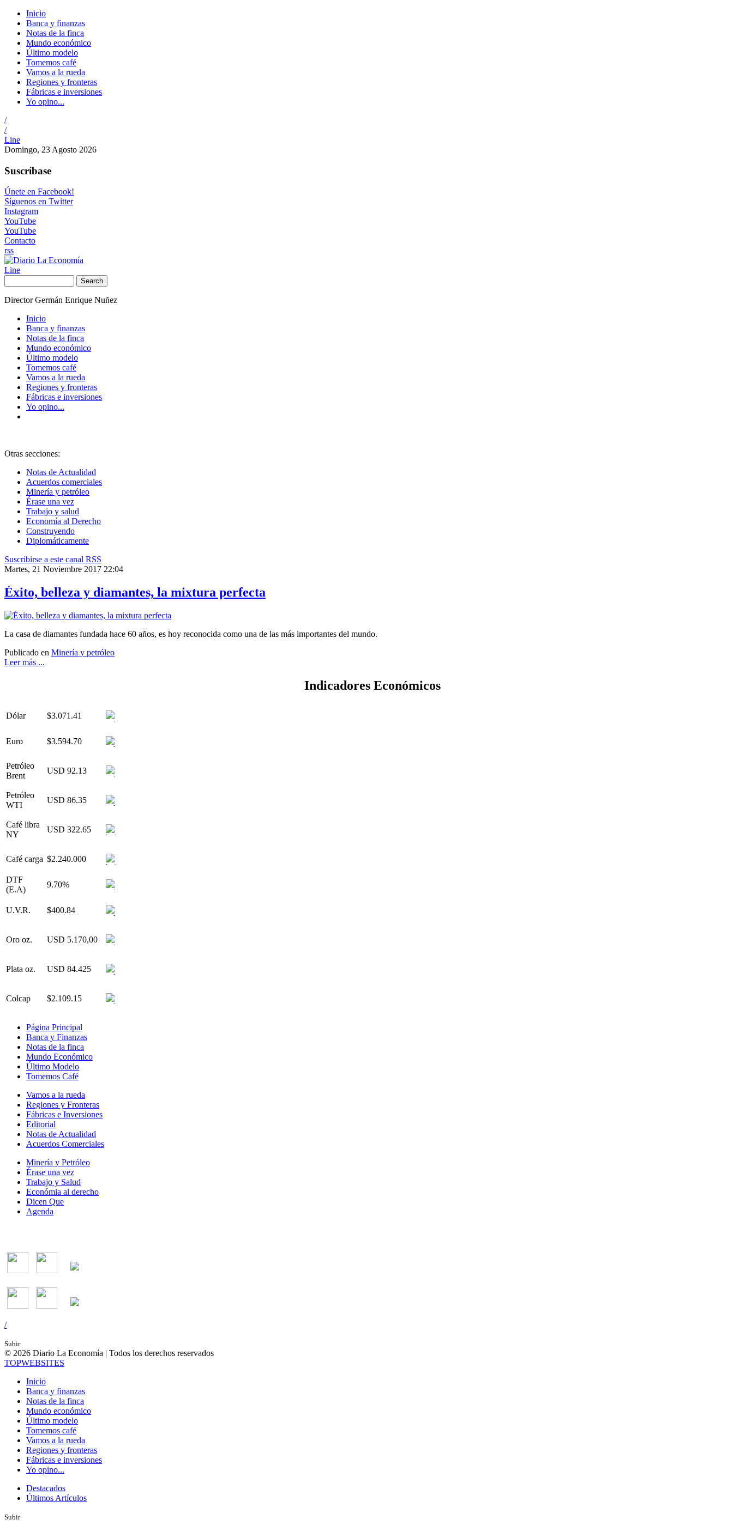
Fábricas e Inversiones (64, 1114)
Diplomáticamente (57, 540)
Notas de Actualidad (61, 472)
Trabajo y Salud (53, 1182)
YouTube (20, 221)
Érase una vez (50, 501)
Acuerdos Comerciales (65, 1143)
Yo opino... (45, 101)
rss (9, 250)
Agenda (39, 1211)
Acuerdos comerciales (64, 482)
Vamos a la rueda (55, 72)
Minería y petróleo (57, 491)
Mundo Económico (59, 1056)
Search (92, 281)
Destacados (45, 1488)
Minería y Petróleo (58, 1162)
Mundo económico (58, 42)
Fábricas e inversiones (64, 91)
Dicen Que (45, 1201)
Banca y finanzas (55, 23)
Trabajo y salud (52, 511)
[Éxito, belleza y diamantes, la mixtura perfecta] (87, 615)
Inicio (36, 13)
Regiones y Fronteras (62, 1104)
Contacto (19, 240)
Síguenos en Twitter (38, 201)
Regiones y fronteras (61, 82)
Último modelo (52, 52)
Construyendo (50, 531)
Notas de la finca (55, 33)
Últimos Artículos (56, 1498)
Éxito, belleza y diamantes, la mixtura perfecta (135, 592)
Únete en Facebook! (39, 191)
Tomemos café (51, 62)
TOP (34, 1362)
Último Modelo (52, 1066)
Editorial (41, 1124)
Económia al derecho (62, 1191)
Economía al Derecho (63, 521)
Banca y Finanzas (56, 1037)
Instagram (21, 211)
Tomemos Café (52, 1076)
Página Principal (54, 1027)
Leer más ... (24, 662)
